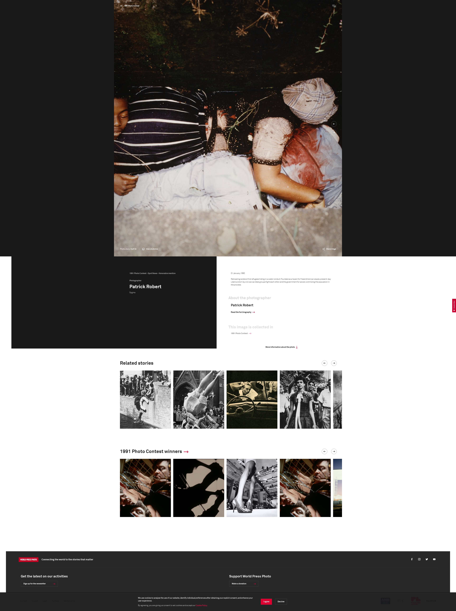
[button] (324, 363)
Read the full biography (241, 312)
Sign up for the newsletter (34, 584)
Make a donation (239, 584)
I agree (266, 602)
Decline (281, 602)
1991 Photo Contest (131, 6)
